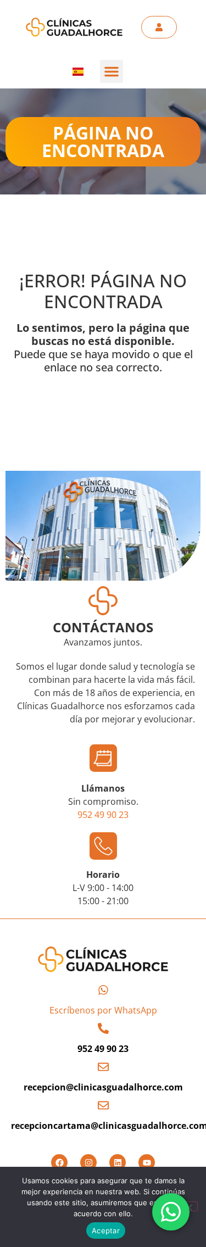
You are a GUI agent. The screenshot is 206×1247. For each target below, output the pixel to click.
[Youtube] (146, 1162)
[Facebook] (59, 1162)
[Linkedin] (117, 1162)
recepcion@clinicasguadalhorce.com (103, 1087)
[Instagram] (88, 1162)
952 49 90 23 (103, 815)
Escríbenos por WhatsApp (103, 1010)
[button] (111, 71)
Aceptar (106, 1230)
